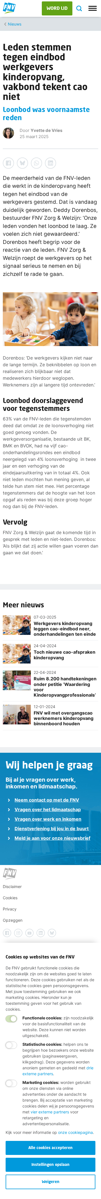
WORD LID (57, 8)
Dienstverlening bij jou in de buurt (52, 828)
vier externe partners (50, 1111)
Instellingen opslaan (50, 1164)
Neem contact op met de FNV (47, 800)
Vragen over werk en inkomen (48, 819)
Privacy (10, 909)
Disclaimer (12, 886)
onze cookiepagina (75, 1132)
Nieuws (14, 24)
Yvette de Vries (46, 130)
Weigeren (50, 1181)
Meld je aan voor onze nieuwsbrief (52, 838)
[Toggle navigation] (92, 8)
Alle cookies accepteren (50, 1147)
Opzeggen (12, 920)
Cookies (10, 897)
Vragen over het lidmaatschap (48, 809)
